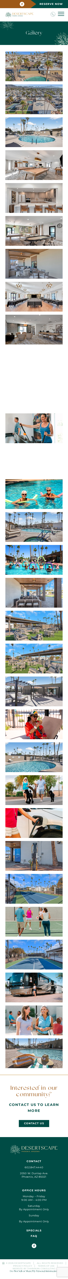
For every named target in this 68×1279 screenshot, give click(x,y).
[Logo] (34, 1150)
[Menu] (61, 14)
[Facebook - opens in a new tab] (22, 4)
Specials (33, 1230)
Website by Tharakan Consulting (34, 1268)
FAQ (34, 1236)
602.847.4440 (34, 1167)
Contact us (34, 1123)
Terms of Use (46, 1266)
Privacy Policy (22, 1266)
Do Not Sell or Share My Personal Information (34, 1271)
